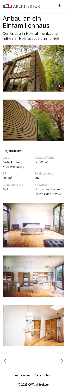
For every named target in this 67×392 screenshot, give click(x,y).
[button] (59, 6)
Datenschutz (44, 375)
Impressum (22, 375)
